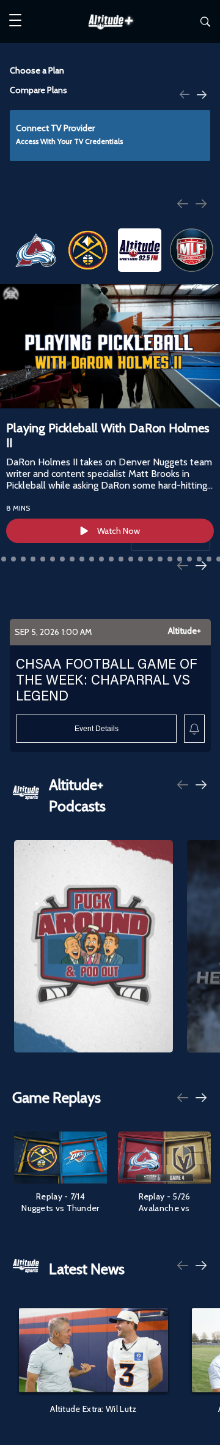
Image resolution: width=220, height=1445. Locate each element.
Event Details (97, 728)
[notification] (194, 729)
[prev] (184, 93)
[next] (201, 95)
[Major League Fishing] (191, 250)
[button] (15, 21)
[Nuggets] (87, 250)
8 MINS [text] (18, 507)
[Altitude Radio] (139, 250)
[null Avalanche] (35, 250)
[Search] (205, 23)
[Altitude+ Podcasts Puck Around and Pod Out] (93, 946)
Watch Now (118, 530)
